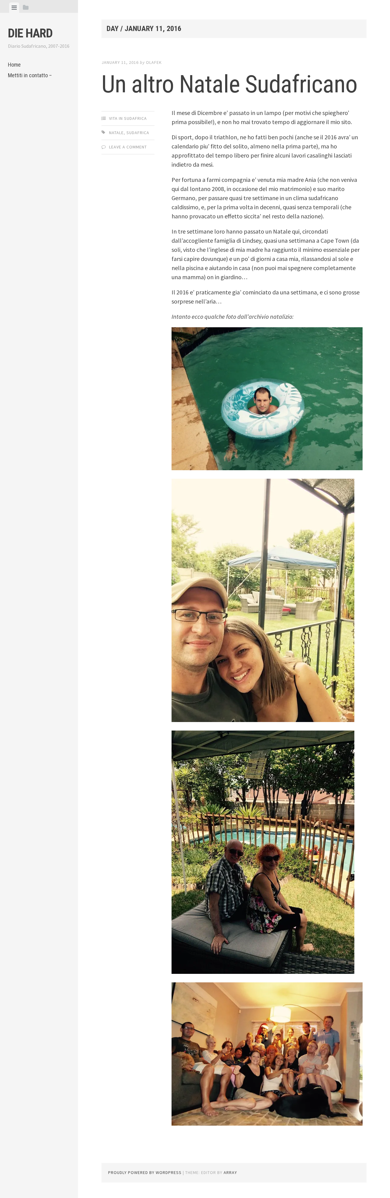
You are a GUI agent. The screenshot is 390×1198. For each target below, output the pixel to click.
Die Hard (30, 33)
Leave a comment (128, 147)
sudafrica (137, 132)
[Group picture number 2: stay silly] (267, 1123)
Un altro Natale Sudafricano (229, 84)
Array (230, 1172)
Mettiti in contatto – (30, 75)
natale (116, 132)
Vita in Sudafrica (128, 118)
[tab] (14, 7)
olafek (154, 62)
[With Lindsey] (263, 720)
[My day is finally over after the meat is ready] (267, 468)
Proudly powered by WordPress (145, 1172)
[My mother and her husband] (263, 971)
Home (14, 64)
